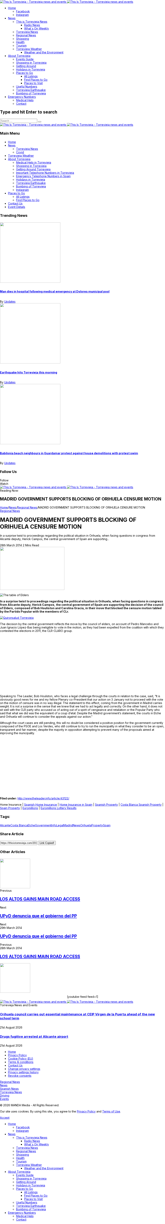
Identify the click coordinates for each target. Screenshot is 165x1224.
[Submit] (39, 121)
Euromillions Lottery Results (58, 808)
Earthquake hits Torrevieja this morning (28, 372)
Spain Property (10, 808)
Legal (60, 825)
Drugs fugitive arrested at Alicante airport (34, 1037)
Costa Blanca (19, 825)
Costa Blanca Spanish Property (141, 804)
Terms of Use (111, 1111)
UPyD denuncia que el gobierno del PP (38, 915)
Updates (9, 301)
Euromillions (30, 808)
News (12, 507)
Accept (4, 1117)
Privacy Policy (86, 1111)
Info (53, 825)
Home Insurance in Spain (76, 804)
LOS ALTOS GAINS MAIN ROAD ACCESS (40, 899)
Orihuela (85, 825)
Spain (106, 825)
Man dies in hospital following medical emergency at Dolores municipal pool (54, 291)
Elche (31, 825)
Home (4, 507)
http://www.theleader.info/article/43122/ (43, 798)
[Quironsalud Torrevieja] (17, 617)
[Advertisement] (82, 663)
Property (97, 825)
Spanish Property (106, 804)
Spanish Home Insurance (40, 804)
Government (43, 825)
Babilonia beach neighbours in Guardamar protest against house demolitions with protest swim (69, 453)
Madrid (68, 825)
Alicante (5, 825)
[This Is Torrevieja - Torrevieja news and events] (66, 1)
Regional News (27, 507)
